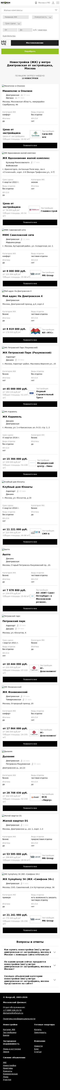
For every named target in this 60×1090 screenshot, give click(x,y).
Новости (38, 1046)
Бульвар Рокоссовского (23, 162)
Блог (36, 1049)
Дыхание (8, 756)
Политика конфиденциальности (19, 1019)
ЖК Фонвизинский (14, 692)
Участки (7, 1079)
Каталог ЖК (9, 1029)
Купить (38, 1029)
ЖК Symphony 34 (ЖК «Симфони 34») (28, 879)
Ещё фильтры (9, 36)
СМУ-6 (46, 534)
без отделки (36, 115)
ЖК (4, 1062)
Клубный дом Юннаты (17, 487)
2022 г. (15, 182)
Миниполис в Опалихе (17, 91)
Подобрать (30, 51)
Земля (6, 1052)
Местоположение (34, 43)
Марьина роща (13, 242)
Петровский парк (13, 621)
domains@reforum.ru (13, 1013)
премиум (6, 897)
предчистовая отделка (41, 839)
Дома (5, 1077)
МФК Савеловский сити (18, 235)
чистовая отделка (39, 256)
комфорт (6, 115)
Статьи (37, 1052)
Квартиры (8, 1068)
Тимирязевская (18, 699)
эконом (34, 182)
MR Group (47, 275)
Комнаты (7, 1071)
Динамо (15, 360)
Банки (6, 1035)
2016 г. (16, 438)
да (3, 121)
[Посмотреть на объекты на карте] (4, 43)
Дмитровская (18, 95)
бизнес (5, 314)
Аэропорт (10, 357)
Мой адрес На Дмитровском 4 (22, 296)
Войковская (12, 165)
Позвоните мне (30, 145)
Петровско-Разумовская (23, 764)
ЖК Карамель (12, 416)
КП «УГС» (47, 332)
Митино (15, 98)
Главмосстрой (49, 211)
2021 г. (15, 643)
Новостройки (9, 1065)
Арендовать (40, 1032)
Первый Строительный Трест (44, 394)
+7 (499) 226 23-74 (12, 1010)
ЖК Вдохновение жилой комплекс (26, 158)
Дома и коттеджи (12, 1049)
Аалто (6, 554)
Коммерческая (10, 1074)
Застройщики (9, 1032)
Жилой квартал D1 (15, 820)
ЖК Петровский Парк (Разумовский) (26, 352)
